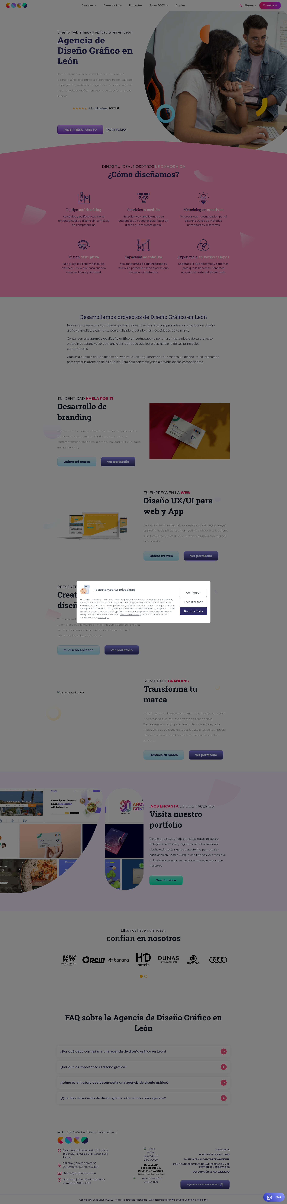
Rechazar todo (193, 602)
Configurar (193, 592)
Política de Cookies (129, 614)
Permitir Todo (193, 611)
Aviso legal (103, 617)
